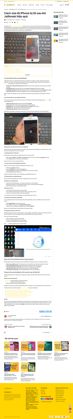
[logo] (10, 5)
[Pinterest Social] (48, 399)
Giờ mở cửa (43, 391)
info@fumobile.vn (66, 1)
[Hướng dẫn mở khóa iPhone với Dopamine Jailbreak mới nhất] (45, 346)
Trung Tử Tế (11, 19)
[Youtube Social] (52, 399)
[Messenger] (70, 412)
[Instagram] (49, 316)
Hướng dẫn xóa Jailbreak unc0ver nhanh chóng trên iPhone (18, 295)
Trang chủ (19, 4)
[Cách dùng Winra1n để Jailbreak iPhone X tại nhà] (11, 367)
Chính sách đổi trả (59, 397)
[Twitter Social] (44, 399)
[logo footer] (12, 388)
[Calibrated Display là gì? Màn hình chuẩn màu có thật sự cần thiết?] (56, 29)
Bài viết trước (8, 324)
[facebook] (45, 316)
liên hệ (7, 223)
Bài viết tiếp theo (46, 324)
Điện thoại (25, 4)
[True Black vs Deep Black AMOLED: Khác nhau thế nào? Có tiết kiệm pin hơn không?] (56, 22)
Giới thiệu (43, 390)
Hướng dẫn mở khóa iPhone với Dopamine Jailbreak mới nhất (18, 292)
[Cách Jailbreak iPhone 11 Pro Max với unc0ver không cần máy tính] (28, 367)
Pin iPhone (8, 282)
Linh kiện (37, 4)
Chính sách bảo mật (59, 395)
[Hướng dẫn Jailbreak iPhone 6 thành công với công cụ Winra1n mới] (61, 346)
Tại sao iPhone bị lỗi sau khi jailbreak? (12, 68)
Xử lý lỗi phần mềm (9, 363)
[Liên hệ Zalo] (70, 406)
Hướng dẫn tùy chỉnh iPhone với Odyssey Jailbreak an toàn (18, 290)
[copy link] (17, 22)
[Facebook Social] (42, 399)
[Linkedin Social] (50, 399)
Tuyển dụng (43, 393)
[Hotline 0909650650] (70, 409)
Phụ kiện (42, 4)
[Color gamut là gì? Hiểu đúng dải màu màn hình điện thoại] (56, 41)
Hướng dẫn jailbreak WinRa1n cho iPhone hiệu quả (16, 294)
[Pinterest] (48, 316)
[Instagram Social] (46, 399)
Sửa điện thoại (31, 4)
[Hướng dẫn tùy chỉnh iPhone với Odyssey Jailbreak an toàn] (11, 346)
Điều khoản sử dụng (59, 390)
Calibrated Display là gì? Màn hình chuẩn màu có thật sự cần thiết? (64, 28)
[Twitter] (47, 316)
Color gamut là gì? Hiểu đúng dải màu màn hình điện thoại (63, 40)
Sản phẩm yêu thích (11, 1)
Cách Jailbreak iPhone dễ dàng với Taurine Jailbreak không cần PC (19, 291)
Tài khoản (5, 1)
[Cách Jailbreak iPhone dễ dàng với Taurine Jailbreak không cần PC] (28, 346)
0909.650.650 (59, 1)
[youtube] (50, 316)
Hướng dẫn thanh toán (60, 391)
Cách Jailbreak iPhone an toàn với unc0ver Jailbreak (17, 296)
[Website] (46, 316)
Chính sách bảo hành (60, 393)
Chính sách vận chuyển (60, 401)
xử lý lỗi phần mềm (24, 287)
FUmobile (47, 100)
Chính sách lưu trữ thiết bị (61, 399)
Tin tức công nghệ (49, 4)
